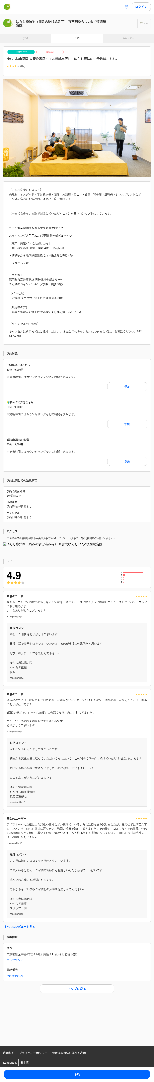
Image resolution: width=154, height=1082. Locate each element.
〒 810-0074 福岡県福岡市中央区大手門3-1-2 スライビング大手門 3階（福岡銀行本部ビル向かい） (61, 538)
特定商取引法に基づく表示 (69, 1052)
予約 (77, 38)
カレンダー (128, 38)
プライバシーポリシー (33, 1052)
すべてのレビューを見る (19, 926)
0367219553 (15, 976)
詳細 (25, 38)
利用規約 (8, 1052)
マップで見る (15, 960)
